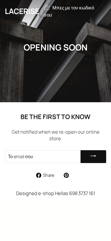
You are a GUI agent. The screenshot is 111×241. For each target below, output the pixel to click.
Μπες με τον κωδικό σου (69, 11)
